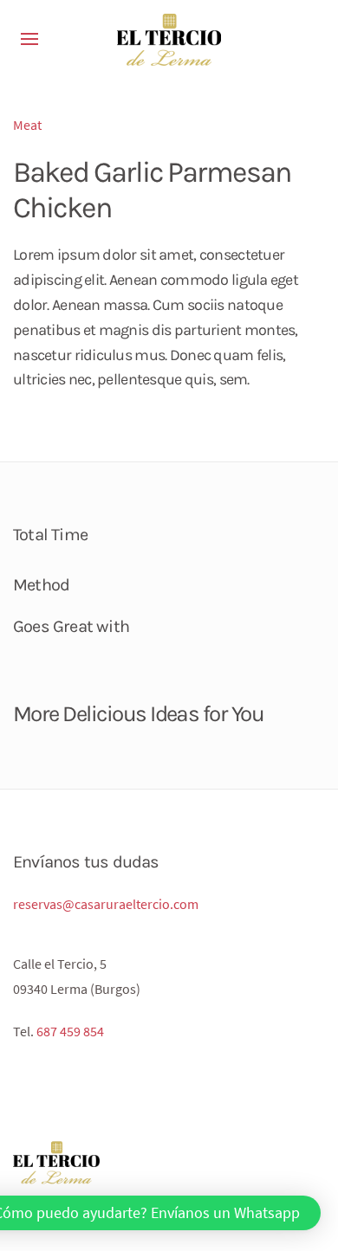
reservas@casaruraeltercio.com (105, 903)
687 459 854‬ (70, 1031)
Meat (27, 124)
